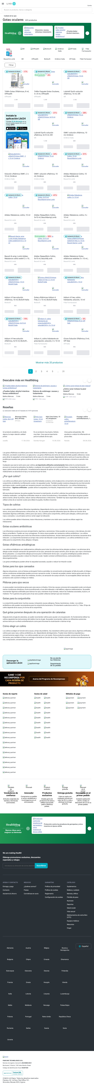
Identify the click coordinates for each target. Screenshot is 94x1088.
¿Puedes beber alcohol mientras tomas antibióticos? (73, 32)
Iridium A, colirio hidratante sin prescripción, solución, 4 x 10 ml (47, 339)
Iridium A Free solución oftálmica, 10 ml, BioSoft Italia (17, 298)
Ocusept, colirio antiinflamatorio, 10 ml (84, 417)
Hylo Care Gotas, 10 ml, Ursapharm (53, 417)
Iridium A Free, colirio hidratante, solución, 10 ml (74, 298)
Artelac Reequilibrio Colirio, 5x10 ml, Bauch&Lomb (45, 257)
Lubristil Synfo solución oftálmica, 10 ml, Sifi (73, 92)
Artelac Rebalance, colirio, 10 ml (17, 215)
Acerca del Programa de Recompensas (49, 679)
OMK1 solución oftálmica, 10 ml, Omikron (75, 134)
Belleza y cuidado (73, 890)
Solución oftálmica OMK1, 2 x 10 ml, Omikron (17, 175)
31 (63, 371)
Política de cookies (51, 890)
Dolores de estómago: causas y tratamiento (46, 392)
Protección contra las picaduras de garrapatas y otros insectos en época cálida (63, 825)
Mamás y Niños (72, 894)
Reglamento (49, 894)
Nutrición (70, 901)
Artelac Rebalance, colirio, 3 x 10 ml (75, 216)
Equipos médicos (73, 921)
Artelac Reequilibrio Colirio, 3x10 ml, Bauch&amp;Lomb (45, 216)
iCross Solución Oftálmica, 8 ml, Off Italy (76, 339)
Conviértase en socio (31, 894)
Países (26, 890)
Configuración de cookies (54, 897)
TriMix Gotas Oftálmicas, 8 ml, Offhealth (17, 92)
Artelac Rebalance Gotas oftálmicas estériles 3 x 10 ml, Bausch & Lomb (76, 257)
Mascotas (70, 924)
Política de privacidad (52, 886)
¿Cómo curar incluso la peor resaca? (74, 390)
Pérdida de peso (72, 897)
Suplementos (71, 886)
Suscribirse (41, 866)
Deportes (70, 904)
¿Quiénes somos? (30, 886)
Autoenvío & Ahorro (10, 894)
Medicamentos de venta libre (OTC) (77, 916)
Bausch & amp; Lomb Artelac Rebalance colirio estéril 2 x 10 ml (17, 257)
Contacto (6, 890)
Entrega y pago (8, 886)
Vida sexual (71, 911)
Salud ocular (71, 908)
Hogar (69, 928)
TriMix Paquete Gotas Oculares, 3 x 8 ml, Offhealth (46, 92)
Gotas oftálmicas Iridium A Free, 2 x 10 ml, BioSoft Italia (45, 298)
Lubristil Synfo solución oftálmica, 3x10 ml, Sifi (43, 134)
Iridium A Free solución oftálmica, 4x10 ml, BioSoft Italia (16, 339)
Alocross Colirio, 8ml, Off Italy (21, 417)
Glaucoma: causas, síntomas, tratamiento (43, 31)
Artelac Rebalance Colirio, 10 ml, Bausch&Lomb (75, 175)
